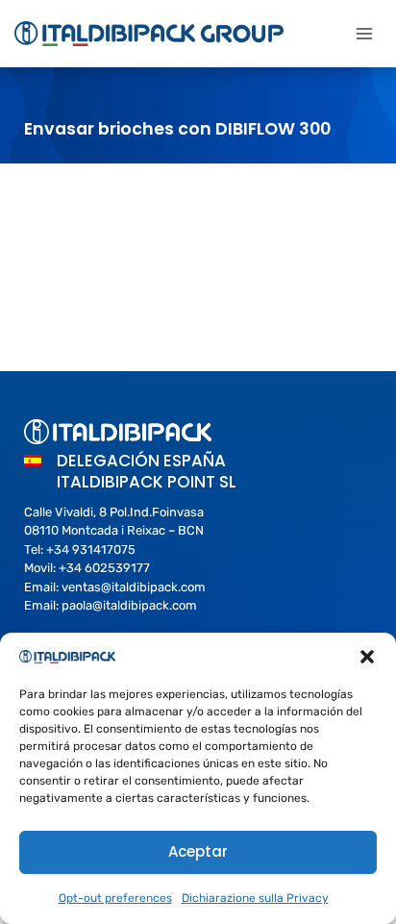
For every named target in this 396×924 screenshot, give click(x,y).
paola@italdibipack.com (129, 605)
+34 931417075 (91, 549)
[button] (367, 656)
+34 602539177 (104, 568)
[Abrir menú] (364, 33)
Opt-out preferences (115, 898)
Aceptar (198, 851)
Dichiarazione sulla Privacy (255, 898)
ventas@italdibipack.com (134, 587)
